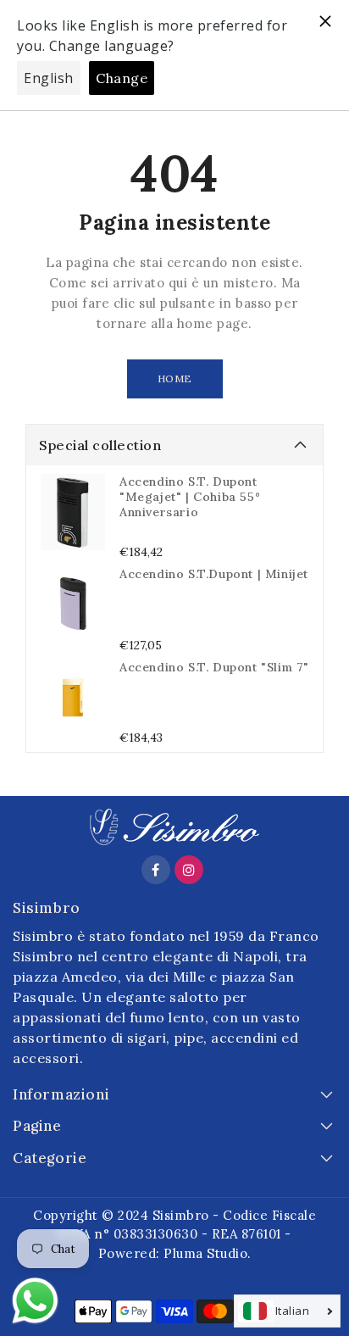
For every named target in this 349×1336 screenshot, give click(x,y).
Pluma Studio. (207, 1253)
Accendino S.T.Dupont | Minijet (213, 574)
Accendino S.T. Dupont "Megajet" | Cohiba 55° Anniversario (189, 497)
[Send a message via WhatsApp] (35, 1301)
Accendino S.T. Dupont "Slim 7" (214, 667)
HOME (175, 378)
